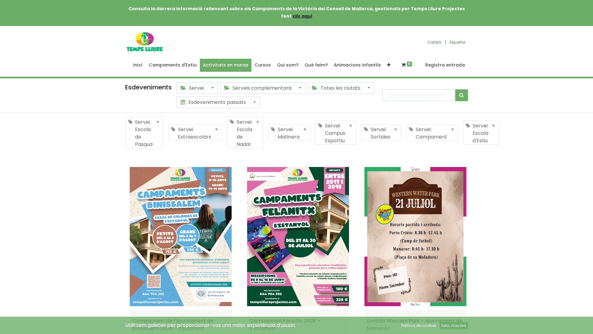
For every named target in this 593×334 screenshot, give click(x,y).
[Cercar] (461, 95)
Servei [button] (196, 88)
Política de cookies (418, 325)
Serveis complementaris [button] (262, 88)
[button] (388, 65)
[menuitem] (137, 65)
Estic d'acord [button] (453, 325)
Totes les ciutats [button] (340, 88)
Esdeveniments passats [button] (217, 102)
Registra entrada (445, 65)
